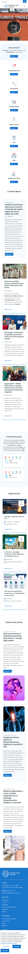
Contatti (4, 883)
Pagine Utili (5, 897)
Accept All (16, 946)
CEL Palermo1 (5, 900)
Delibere (4, 923)
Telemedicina (5, 909)
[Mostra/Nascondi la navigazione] (3, 6)
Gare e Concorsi (6, 921)
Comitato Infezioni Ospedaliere (9, 907)
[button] (5, 2)
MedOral (4, 911)
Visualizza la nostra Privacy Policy (9, 943)
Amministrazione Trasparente (9, 919)
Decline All (4, 950)
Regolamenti (5, 905)
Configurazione (6, 946)
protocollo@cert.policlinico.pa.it (11, 893)
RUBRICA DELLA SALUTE (9, 631)
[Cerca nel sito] (24, 6)
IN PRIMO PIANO (9, 202)
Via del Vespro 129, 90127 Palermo (10, 885)
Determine (4, 925)
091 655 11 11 (8, 890)
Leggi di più (13, 56)
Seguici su (5, 930)
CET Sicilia (4, 902)
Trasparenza (6, 916)
